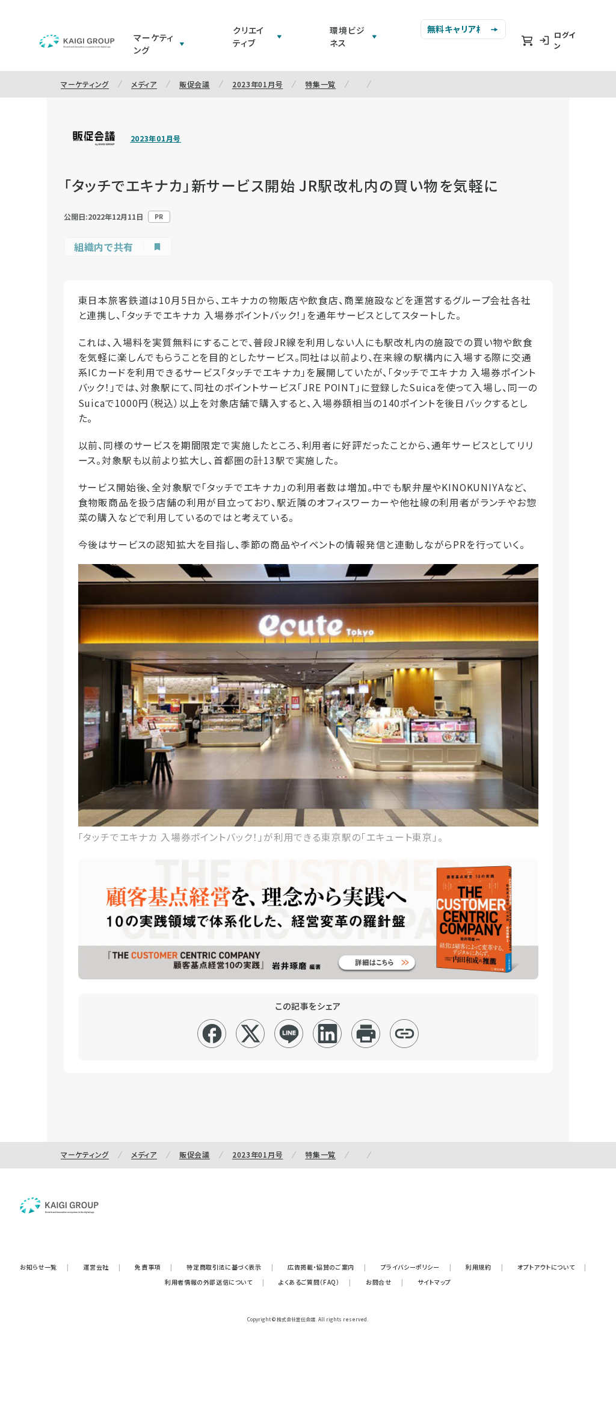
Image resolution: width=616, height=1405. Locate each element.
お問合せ (384, 1281)
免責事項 (153, 1266)
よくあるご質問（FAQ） (315, 1281)
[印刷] (366, 1033)
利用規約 (484, 1266)
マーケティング (85, 84)
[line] (289, 1033)
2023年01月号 (257, 84)
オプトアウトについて (552, 1266)
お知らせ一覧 (44, 1266)
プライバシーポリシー (416, 1266)
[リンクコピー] (404, 1033)
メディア (144, 84)
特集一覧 (320, 84)
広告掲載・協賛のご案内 (327, 1266)
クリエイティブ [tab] (248, 36)
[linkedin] (327, 1033)
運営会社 (101, 1266)
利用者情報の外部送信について (214, 1281)
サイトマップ (434, 1281)
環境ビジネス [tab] (347, 36)
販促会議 (194, 84)
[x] (250, 1033)
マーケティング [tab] (154, 43)
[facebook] (212, 1033)
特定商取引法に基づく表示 (229, 1266)
